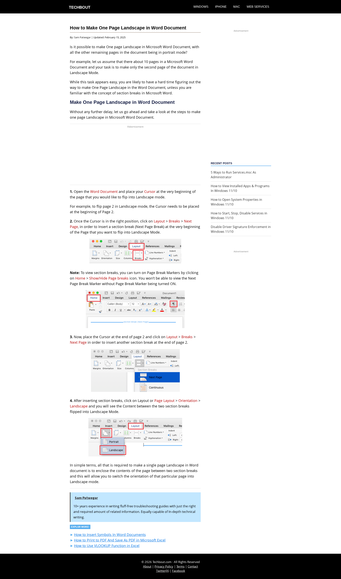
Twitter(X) (162, 571)
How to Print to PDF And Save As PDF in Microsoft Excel (120, 540)
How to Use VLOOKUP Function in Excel (107, 545)
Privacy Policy (164, 566)
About (147, 566)
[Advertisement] (135, 157)
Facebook (178, 571)
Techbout (79, 7)
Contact (193, 566)
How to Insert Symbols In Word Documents (110, 534)
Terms (180, 566)
